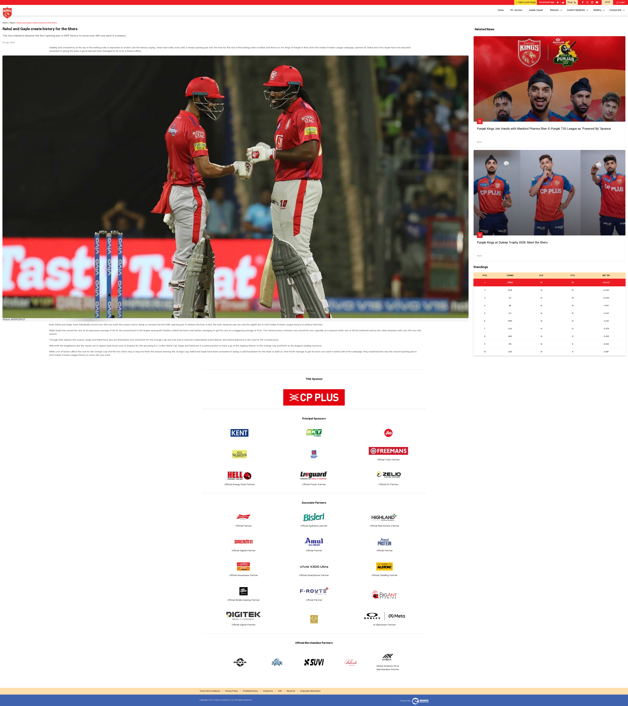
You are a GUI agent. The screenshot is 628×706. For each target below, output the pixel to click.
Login (622, 2)
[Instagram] (592, 2)
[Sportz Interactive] (419, 701)
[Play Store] (558, 2)
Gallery (597, 10)
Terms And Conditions (210, 691)
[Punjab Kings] (7, 13)
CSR (280, 691)
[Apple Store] (563, 2)
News (479, 142)
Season (554, 10)
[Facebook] (583, 2)
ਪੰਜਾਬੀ (607, 2)
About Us (291, 691)
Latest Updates (576, 10)
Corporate (615, 10)
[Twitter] (587, 2)
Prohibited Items (250, 691)
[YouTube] (597, 2)
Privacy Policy (231, 691)
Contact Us (268, 691)
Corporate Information (310, 691)
